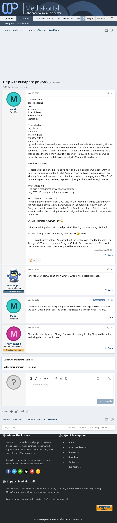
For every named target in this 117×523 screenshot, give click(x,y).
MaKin (8, 87)
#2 (112, 269)
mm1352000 (14, 343)
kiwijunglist (14, 285)
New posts (9, 23)
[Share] (108, 93)
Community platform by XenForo (58, 519)
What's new (44, 18)
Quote (110, 255)
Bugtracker (74, 452)
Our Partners (74, 467)
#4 (112, 327)
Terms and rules (86, 427)
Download (73, 457)
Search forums (23, 23)
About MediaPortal (77, 447)
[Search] (112, 18)
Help (97, 427)
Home (10, 18)
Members (65, 18)
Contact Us (73, 462)
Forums (26, 18)
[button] (52, 18)
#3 (112, 300)
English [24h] (10, 427)
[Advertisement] (58, 57)
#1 (112, 93)
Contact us (71, 427)
